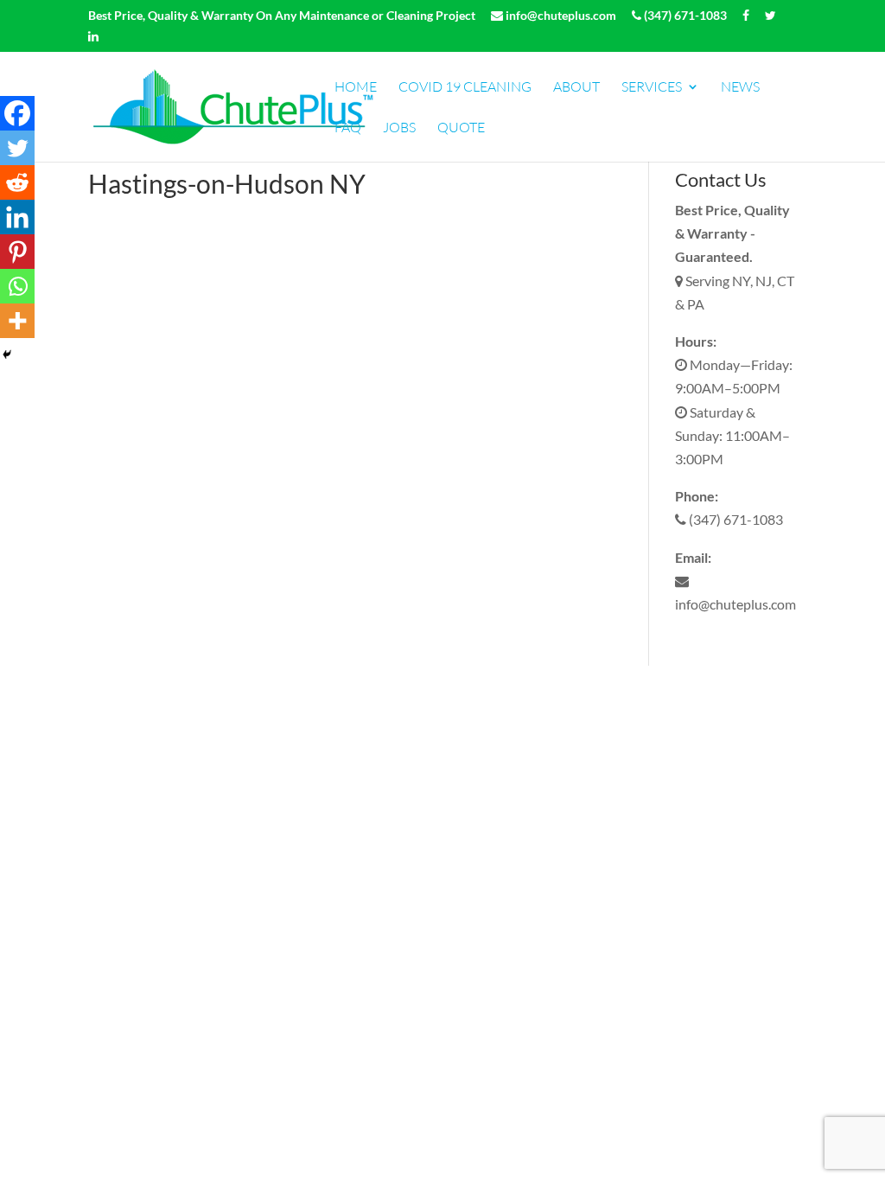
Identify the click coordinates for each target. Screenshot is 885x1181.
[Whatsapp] (17, 286)
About (576, 87)
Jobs (399, 128)
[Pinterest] (17, 251)
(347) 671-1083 (684, 16)
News (740, 87)
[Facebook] (17, 113)
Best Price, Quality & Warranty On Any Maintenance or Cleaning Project (281, 16)
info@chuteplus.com (559, 16)
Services (651, 87)
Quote (461, 128)
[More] (17, 320)
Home (355, 87)
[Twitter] (17, 148)
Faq (347, 128)
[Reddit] (17, 182)
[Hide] (7, 354)
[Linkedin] (17, 217)
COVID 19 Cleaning (465, 87)
